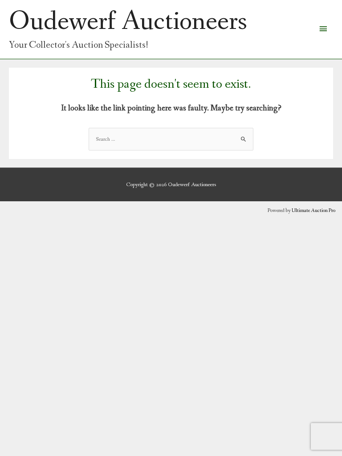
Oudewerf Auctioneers (128, 22)
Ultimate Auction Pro (313, 210)
